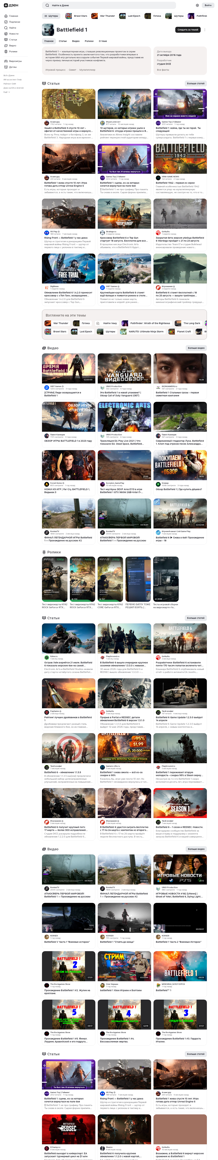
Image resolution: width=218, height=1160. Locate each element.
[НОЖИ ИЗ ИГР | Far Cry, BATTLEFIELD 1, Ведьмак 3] (68, 465)
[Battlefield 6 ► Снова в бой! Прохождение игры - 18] (180, 514)
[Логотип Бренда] (6, 5)
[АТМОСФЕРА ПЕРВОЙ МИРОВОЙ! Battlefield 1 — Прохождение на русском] (124, 514)
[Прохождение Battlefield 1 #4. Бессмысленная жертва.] (124, 1015)
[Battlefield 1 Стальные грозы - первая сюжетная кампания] (180, 368)
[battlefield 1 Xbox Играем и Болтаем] (124, 966)
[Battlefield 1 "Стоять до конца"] (124, 918)
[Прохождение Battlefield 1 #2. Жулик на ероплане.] (68, 966)
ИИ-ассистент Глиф (13, 79)
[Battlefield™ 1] (180, 966)
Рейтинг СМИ (10, 84)
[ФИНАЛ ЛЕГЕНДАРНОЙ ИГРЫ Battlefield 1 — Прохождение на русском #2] (68, 514)
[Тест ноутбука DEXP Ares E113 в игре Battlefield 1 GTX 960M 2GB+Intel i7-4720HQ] (124, 465)
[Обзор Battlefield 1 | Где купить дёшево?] (180, 465)
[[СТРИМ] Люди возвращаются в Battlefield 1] (68, 368)
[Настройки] (197, 5)
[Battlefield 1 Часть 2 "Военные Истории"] (180, 918)
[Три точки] (92, 123)
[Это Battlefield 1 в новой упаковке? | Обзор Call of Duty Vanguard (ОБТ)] (124, 368)
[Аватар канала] (46, 123)
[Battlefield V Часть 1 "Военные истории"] (68, 918)
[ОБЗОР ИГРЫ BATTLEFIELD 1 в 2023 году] (68, 417)
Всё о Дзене (9, 75)
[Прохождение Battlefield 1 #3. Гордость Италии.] (180, 1015)
